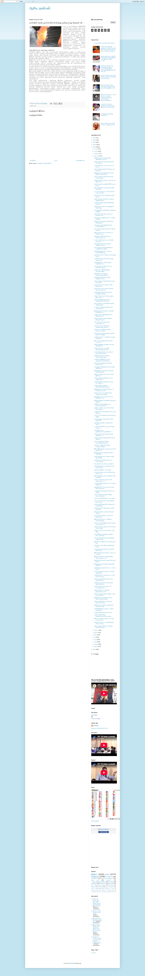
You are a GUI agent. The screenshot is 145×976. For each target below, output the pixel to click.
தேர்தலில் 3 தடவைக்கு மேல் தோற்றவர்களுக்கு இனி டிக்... (101, 274)
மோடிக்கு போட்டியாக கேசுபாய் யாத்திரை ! (104, 464)
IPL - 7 (93, 885)
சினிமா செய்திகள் (101, 885)
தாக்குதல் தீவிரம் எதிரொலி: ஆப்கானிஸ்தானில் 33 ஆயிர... (102, 386)
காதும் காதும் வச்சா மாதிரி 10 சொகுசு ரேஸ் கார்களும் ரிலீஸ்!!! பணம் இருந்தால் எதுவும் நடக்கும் (108, 58)
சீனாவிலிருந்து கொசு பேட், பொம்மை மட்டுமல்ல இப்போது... (103, 252)
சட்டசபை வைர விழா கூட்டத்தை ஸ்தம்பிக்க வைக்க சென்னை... (104, 192)
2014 (94, 142)
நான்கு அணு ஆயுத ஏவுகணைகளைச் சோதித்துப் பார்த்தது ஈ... (103, 293)
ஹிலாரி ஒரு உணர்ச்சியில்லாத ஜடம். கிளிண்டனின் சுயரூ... (102, 237)
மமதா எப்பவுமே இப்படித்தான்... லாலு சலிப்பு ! (104, 498)
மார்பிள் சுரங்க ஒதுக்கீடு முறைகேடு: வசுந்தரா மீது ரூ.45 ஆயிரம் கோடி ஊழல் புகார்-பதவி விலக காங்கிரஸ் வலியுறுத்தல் (108, 49)
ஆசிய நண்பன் (40, 8)
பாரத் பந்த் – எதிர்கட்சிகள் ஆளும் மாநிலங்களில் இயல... (102, 445)
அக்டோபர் (96, 153)
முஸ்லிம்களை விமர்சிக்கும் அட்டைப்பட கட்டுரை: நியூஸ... (103, 460)
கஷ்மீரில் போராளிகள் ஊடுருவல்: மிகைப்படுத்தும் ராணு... (102, 356)
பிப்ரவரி (96, 644)
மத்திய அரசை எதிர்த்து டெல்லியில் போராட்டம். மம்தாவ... (102, 330)
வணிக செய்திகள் (109, 886)
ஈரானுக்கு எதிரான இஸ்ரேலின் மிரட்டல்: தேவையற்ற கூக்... (103, 315)
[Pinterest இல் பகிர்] (61, 104)
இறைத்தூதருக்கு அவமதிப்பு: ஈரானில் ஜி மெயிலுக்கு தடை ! (103, 311)
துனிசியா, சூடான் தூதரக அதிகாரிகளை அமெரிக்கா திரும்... (104, 605)
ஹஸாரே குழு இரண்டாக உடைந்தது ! (102, 470)
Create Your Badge (95, 718)
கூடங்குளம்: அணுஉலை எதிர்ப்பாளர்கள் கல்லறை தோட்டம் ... (103, 307)
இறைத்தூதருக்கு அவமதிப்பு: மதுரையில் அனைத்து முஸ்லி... (103, 371)
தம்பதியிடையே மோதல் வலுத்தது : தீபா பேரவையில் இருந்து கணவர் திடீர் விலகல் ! (108, 105)
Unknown (95, 725)
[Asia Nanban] (92, 717)
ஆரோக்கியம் (102, 883)
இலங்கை (93, 886)
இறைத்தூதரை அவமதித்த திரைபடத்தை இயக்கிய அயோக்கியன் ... (104, 173)
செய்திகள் (109, 876)
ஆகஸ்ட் (96, 630)
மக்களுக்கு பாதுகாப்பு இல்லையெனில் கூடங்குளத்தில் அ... (103, 225)
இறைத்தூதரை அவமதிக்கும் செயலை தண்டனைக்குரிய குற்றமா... (103, 598)
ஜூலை (96, 632)
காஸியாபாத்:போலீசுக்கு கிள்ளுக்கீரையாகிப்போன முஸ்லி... (103, 615)
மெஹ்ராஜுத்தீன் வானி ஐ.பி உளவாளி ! (103, 612)
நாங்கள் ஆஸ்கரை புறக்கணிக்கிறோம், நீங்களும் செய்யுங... (103, 319)
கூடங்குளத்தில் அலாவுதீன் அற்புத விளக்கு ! (104, 43)
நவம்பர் (96, 151)
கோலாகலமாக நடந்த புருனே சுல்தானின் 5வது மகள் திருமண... (103, 289)
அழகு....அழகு (111, 888)
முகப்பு (56, 160)
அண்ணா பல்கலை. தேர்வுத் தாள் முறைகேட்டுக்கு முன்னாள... (102, 326)
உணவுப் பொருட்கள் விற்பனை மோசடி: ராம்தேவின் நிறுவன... (103, 266)
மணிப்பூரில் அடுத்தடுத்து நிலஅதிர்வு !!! (107, 114)
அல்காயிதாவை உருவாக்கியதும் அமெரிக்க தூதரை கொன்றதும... (104, 334)
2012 (94, 147)
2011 (94, 649)
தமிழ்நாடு (95, 876)
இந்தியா (94, 874)
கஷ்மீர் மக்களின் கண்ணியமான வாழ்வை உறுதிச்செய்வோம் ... (104, 199)
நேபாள (92, 891)
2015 (94, 140)
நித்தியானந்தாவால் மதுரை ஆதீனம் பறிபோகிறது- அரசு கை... (102, 158)
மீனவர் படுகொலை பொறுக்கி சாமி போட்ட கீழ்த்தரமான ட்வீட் (108, 124)
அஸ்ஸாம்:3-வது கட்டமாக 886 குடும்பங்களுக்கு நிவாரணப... (102, 349)
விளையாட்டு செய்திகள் (107, 878)
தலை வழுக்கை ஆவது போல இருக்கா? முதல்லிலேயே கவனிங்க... (103, 248)
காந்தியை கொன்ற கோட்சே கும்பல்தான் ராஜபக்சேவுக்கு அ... (103, 583)
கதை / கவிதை (95, 888)
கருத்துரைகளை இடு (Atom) (44, 163)
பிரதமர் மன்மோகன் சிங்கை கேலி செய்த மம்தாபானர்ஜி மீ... (103, 177)
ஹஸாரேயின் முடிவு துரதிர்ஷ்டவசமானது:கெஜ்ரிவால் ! (102, 431)
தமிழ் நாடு (95, 880)
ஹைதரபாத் (93, 890)
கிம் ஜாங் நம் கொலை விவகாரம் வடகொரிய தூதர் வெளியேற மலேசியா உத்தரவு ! (97, 940)
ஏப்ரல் (95, 639)
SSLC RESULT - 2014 (103, 890)
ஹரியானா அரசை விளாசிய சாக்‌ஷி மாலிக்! (97, 912)
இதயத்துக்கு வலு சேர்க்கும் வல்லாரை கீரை (97, 920)
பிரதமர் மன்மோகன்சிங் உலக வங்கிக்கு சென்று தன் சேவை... (103, 626)
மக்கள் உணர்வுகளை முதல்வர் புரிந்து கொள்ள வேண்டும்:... (103, 495)
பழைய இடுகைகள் (80, 160)
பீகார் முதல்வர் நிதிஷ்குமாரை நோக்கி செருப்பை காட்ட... (103, 363)
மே (95, 637)
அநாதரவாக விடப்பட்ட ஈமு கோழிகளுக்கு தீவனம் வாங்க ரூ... (104, 623)
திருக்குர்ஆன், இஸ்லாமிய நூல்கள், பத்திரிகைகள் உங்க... (102, 278)
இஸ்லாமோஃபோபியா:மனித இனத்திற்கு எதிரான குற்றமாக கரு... (103, 557)
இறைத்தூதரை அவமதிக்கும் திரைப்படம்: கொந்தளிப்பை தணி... (104, 389)
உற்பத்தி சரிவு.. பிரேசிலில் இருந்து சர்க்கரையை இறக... (102, 270)
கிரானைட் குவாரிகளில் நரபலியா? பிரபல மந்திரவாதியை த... (103, 579)
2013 (94, 144)
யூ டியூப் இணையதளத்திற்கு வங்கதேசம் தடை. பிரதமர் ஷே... (103, 535)
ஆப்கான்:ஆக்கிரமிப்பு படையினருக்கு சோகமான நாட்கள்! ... (103, 602)
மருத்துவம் (93, 883)
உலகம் (35, 105)
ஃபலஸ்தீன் (110, 882)
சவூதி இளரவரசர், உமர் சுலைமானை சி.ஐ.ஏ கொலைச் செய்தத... (104, 487)
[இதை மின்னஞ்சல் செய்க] (54, 104)
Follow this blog (103, 832)
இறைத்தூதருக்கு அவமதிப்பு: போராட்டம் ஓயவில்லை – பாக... (103, 397)
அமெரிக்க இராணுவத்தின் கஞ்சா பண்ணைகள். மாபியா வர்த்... (102, 300)
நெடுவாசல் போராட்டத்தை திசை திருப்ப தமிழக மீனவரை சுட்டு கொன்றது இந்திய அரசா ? (108, 87)
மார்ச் (95, 642)
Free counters (95, 821)
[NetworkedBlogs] (103, 829)
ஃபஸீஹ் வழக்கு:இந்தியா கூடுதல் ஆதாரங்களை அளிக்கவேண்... (102, 360)
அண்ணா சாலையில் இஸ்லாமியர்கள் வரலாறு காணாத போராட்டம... (104, 523)
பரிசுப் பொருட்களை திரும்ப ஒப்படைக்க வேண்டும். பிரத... (103, 214)
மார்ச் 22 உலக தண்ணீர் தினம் (102, 891)
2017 (94, 138)
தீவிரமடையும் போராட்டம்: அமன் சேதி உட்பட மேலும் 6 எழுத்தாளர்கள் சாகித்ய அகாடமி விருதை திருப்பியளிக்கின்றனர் (108, 97)
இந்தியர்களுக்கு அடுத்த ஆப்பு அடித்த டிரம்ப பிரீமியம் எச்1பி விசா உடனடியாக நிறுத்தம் (97, 928)
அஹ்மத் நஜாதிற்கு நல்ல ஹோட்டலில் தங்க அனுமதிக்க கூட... (104, 345)
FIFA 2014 (100, 886)
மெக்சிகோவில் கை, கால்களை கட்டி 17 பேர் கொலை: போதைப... (104, 575)
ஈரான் (113, 890)
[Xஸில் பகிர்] (58, 104)
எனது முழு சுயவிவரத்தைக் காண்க (99, 728)
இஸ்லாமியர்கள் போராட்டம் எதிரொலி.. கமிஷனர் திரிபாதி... (103, 520)
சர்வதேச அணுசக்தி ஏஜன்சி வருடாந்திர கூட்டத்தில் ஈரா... (103, 382)
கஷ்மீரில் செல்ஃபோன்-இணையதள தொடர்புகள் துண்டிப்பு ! (102, 404)
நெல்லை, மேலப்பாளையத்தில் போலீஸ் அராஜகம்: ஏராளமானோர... (103, 393)
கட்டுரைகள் (94, 878)
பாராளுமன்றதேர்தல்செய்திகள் (98, 882)
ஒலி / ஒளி (110, 883)
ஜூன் (95, 635)
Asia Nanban (94, 715)
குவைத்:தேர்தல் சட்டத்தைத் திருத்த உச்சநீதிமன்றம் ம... (102, 263)
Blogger (73, 963)
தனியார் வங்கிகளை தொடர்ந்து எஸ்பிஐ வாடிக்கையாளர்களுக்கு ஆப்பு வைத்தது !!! (108, 77)
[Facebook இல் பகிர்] (60, 104)
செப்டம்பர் (96, 156)
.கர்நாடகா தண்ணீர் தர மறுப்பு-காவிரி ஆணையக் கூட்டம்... (103, 480)
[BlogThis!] (56, 104)
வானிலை (112, 891)
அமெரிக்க (111, 885)
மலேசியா (109, 880)
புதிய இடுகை (33, 160)
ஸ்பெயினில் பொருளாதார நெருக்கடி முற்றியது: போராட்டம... (102, 244)
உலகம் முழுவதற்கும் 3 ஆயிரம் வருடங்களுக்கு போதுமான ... (101, 442)
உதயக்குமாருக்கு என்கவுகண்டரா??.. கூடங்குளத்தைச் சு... (103, 587)
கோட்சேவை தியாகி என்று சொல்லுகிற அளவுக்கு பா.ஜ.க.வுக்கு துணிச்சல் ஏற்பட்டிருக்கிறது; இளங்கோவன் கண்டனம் (108, 68)
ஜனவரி (96, 646)
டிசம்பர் (96, 149)
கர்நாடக (103, 888)
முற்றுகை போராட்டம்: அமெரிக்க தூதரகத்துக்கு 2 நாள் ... (101, 590)
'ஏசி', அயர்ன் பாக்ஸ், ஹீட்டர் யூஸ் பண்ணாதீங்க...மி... (102, 322)
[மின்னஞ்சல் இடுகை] (50, 103)
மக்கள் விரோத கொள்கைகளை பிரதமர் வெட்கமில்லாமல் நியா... (103, 352)
